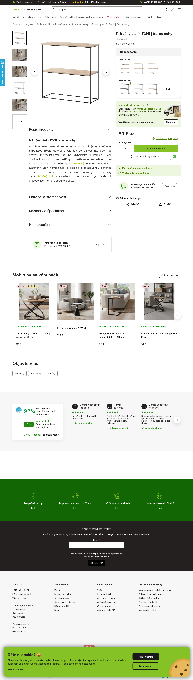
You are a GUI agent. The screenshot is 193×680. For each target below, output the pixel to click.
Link (33, 508)
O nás (99, 590)
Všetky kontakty (20, 598)
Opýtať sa (100, 244)
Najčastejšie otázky (106, 602)
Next (177, 315)
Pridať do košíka (156, 148)
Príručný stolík (46, 176)
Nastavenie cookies (148, 610)
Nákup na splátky (62, 606)
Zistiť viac (171, 122)
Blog (56, 610)
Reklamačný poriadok (149, 598)
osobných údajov (100, 556)
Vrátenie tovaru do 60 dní (54, 2)
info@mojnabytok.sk (22, 594)
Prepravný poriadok (148, 602)
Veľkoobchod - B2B (106, 610)
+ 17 (19, 121)
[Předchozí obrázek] (34, 72)
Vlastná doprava (24, 2)
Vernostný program (106, 598)
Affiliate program (104, 606)
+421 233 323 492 (162, 2)
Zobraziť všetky (169, 275)
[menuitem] (18, 17)
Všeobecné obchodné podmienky (155, 590)
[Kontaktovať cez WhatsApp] (174, 156)
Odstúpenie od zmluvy (149, 606)
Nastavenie (145, 666)
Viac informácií (15, 669)
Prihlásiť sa (96, 563)
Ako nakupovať (61, 598)
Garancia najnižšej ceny (167, 138)
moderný (78, 163)
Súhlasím (145, 656)
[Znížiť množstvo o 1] (121, 148)
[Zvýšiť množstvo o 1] (129, 148)
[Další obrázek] (106, 72)
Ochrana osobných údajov (151, 594)
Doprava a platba (62, 594)
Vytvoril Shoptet (173, 676)
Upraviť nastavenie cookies (80, 676)
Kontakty (58, 590)
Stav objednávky (105, 594)
